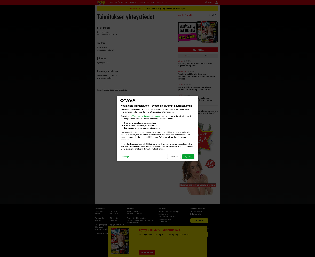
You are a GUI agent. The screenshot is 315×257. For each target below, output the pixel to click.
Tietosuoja (125, 156)
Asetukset (174, 156)
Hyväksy (188, 156)
